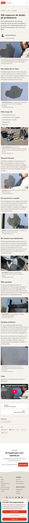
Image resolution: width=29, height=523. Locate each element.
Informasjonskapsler (5, 489)
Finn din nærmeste (20, 483)
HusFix (17, 117)
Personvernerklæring (5, 487)
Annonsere (3, 485)
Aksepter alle (14, 519)
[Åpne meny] (26, 2)
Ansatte (2, 481)
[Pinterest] (16, 497)
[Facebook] (7, 497)
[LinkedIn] (19, 497)
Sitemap (2, 491)
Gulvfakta (18, 491)
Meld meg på (23, 464)
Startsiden (3, 10)
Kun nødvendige (14, 511)
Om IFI (2, 479)
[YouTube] (22, 497)
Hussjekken (14, 10)
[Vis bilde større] (14, 50)
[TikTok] (13, 497)
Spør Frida (18, 479)
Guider (8, 10)
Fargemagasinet (19, 489)
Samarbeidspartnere (5, 483)
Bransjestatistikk (19, 481)
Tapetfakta (18, 493)
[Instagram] (10, 497)
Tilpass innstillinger (14, 515)
